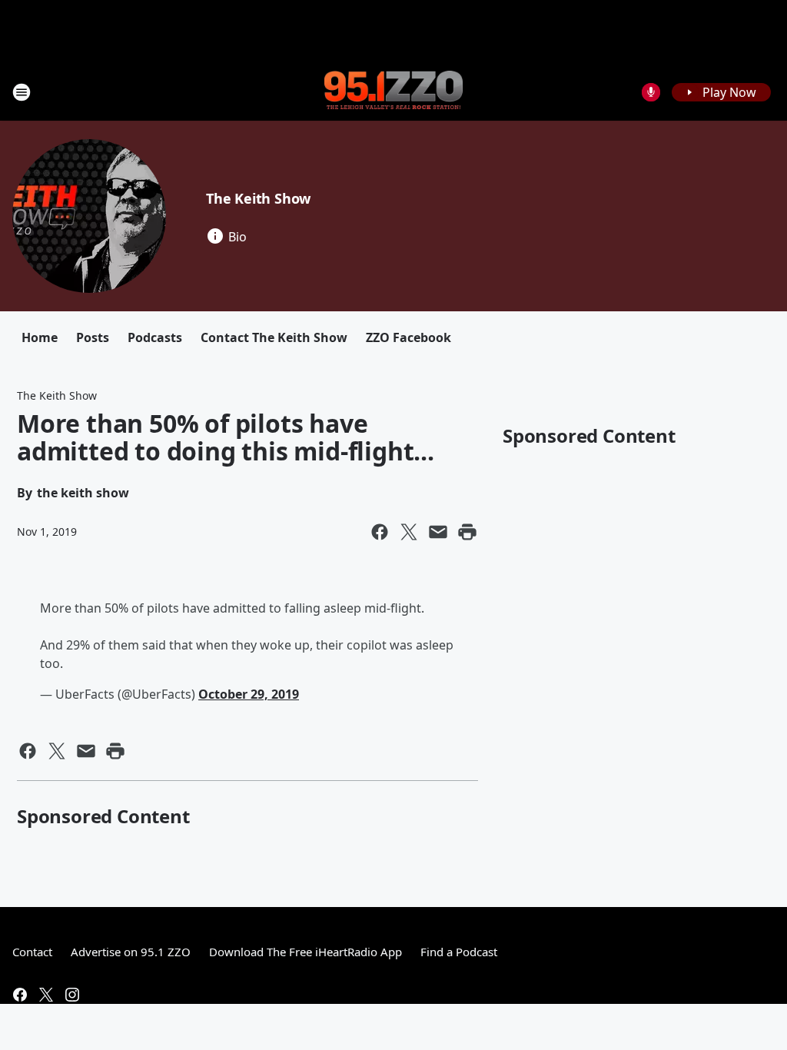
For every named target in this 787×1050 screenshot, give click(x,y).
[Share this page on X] (409, 532)
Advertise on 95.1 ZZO (131, 951)
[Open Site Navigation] (21, 92)
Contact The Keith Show (274, 337)
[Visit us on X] (46, 994)
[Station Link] (393, 91)
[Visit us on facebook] (20, 994)
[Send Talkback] (651, 92)
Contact (32, 951)
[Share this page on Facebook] (379, 532)
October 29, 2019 (248, 694)
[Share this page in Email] (438, 532)
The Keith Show (258, 198)
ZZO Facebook (408, 337)
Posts (92, 337)
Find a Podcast (458, 951)
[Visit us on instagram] (72, 994)
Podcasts (155, 337)
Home (40, 337)
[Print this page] (467, 532)
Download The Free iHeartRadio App (305, 951)
